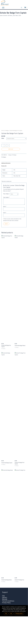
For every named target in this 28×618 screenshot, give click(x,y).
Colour (2, 138)
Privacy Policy (6, 603)
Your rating (6, 194)
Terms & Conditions (8, 601)
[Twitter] (23, 3)
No (11, 613)
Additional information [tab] (5, 163)
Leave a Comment (3, 15)
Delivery (4, 597)
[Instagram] (26, 3)
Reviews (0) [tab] (3, 166)
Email (4, 212)
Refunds (4, 599)
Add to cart (10, 149)
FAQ (3, 596)
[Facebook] (21, 3)
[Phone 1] (19, 3)
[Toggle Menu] (3, 7)
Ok (6, 613)
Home (2, 130)
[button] (21, 8)
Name (4, 206)
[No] (26, 610)
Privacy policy (19, 613)
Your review (6, 197)
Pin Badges (7, 130)
